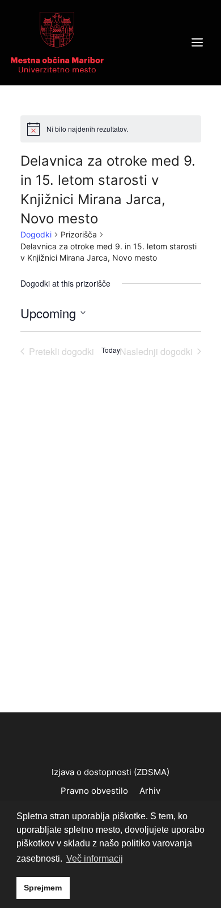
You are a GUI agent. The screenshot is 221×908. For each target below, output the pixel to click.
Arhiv (149, 790)
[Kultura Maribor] (57, 41)
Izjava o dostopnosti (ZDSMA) (110, 772)
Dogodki (36, 234)
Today (110, 349)
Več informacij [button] (94, 858)
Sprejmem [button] (43, 887)
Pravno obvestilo (94, 790)
